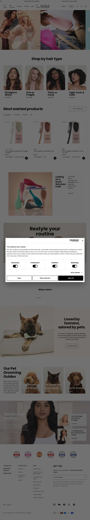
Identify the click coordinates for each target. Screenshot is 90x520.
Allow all (71, 278)
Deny (19, 278)
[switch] (35, 266)
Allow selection (45, 278)
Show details (75, 273)
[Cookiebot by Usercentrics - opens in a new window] (71, 240)
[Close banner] (82, 240)
